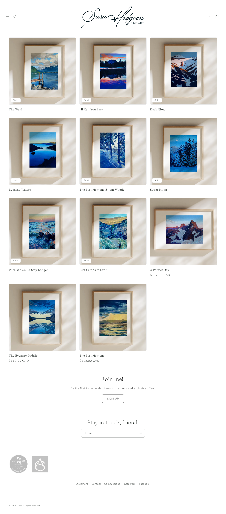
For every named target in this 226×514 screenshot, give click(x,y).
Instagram (130, 484)
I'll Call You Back (91, 109)
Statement (82, 484)
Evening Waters (20, 189)
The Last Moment (91, 355)
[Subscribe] (141, 433)
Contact (96, 484)
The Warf (15, 109)
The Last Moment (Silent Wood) (101, 189)
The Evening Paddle (23, 355)
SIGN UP (113, 398)
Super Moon (158, 189)
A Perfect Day (159, 270)
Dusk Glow (157, 109)
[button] (7, 16)
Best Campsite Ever (93, 270)
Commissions (112, 484)
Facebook (144, 484)
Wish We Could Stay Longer (28, 270)
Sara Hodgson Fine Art (29, 505)
